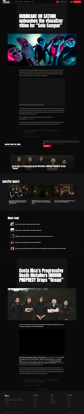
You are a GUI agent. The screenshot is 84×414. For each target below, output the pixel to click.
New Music (21, 1)
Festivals (35, 402)
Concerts (35, 404)
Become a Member (77, 1)
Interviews (36, 399)
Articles (16, 1)
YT (12, 406)
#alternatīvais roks (27, 130)
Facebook (69, 397)
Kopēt (38, 136)
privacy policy (60, 143)
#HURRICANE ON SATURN (35, 130)
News (21, 266)
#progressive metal (27, 381)
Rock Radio (52, 399)
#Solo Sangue (31, 132)
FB (27, 136)
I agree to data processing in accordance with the (53, 143)
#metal (41, 130)
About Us (52, 397)
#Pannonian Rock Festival (52, 130)
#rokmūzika (25, 132)
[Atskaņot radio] (57, 2)
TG (32, 136)
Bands (35, 406)
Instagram (69, 399)
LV (69, 1)
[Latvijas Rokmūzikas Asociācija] (7, 2)
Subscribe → (47, 146)
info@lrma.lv (7, 403)
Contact (52, 404)
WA (30, 136)
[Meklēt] (55, 2)
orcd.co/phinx (30, 119)
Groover (68, 406)
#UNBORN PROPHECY (41, 381)
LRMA (32, 1)
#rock (59, 130)
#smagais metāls (34, 381)
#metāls (45, 130)
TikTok (68, 404)
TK (15, 406)
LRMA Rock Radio (27, 1)
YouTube (68, 402)
